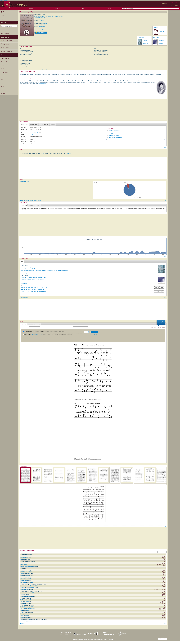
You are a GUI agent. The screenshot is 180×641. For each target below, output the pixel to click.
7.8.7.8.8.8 (32, 134)
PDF (42, 23)
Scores (38, 205)
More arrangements (24, 297)
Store (83, 8)
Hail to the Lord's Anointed (114, 135)
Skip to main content (4, 0)
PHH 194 (42, 153)
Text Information (24, 124)
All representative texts (24, 69)
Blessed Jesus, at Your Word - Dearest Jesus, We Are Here (33, 277)
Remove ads (164, 3)
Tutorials (3, 90)
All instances (22, 623)
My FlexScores (6, 44)
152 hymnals (41, 20)
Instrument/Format (25, 327)
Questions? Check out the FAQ (91, 334)
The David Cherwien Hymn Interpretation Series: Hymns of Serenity (35, 267)
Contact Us (85, 639)
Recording (43, 26)
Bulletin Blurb (24, 205)
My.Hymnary (44, 29)
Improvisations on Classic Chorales (28, 268)
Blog (2, 82)
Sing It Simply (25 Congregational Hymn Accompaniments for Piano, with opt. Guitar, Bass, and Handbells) (43, 280)
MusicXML (45, 23)
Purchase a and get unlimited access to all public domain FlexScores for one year (48, 334)
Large (46, 69)
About (74, 639)
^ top (165, 69)
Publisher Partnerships (99, 639)
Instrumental (156, 37)
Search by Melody (5, 33)
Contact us (32, 627)
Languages (53, 124)
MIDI (40, 26)
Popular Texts (4, 68)
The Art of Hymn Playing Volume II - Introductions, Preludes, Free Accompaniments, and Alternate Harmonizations (44, 270)
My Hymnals (6, 47)
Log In (2, 15)
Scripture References (44, 124)
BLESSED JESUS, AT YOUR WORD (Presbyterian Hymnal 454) (34, 287)
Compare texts (33, 69)
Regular (42, 69)
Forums (2, 86)
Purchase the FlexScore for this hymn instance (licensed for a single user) (44, 331)
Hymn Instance (69, 327)
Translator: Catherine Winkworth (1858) (55, 16)
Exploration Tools (5, 61)
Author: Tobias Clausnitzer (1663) (40, 16)
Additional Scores (31, 324)
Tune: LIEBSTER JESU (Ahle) (40, 17)
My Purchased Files (7, 51)
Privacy (81, 639)
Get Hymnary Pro (110, 639)
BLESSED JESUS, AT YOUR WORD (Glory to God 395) (32, 289)
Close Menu (6, 11)
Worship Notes (32, 205)
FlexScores (23, 324)
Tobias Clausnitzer (33, 131)
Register (176, 5)
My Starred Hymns (7, 40)
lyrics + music (50, 24)
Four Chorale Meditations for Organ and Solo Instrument (32, 279)
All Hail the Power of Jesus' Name (115, 137)
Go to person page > (42, 83)
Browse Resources (5, 58)
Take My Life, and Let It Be (114, 133)
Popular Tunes (4, 72)
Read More (69, 153)
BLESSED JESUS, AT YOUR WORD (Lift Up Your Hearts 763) (34, 291)
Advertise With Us (91, 639)
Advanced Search (5, 30)
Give (106, 639)
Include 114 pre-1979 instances (26, 621)
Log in (172, 5)
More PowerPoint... (24, 293)
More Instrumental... (24, 283)
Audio (38, 324)
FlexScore (155, 27)
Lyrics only (45, 24)
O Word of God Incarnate (114, 132)
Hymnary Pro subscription (37, 334)
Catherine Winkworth (34, 132)
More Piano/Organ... (24, 273)
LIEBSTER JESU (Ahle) (24, 181)
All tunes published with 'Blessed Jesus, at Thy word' (30, 200)
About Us (3, 93)
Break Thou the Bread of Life (114, 130)
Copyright (77, 639)
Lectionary (3, 75)
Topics (2, 65)
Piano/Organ (141, 37)
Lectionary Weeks (33, 124)
